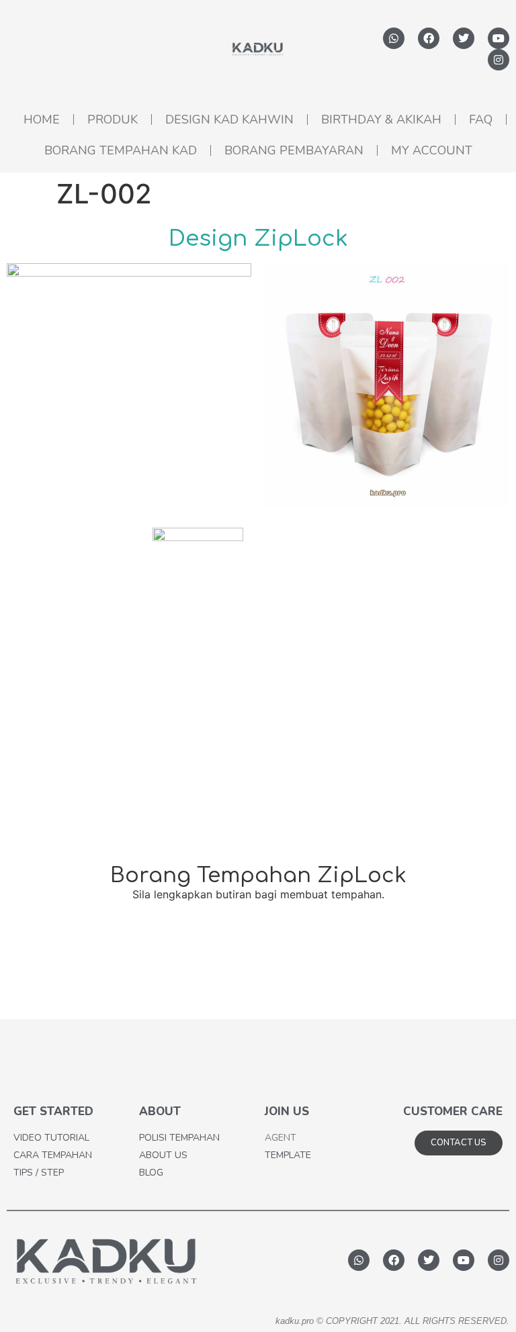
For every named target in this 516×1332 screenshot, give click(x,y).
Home (42, 119)
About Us (163, 1155)
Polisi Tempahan (179, 1137)
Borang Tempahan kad (120, 150)
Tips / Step (38, 1172)
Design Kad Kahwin (229, 119)
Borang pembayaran (293, 150)
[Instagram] (498, 59)
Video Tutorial (51, 1137)
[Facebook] (428, 38)
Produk (112, 119)
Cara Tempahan (52, 1155)
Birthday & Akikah (381, 119)
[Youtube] (498, 38)
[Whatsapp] (393, 38)
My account (431, 150)
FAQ (480, 119)
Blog (151, 1172)
